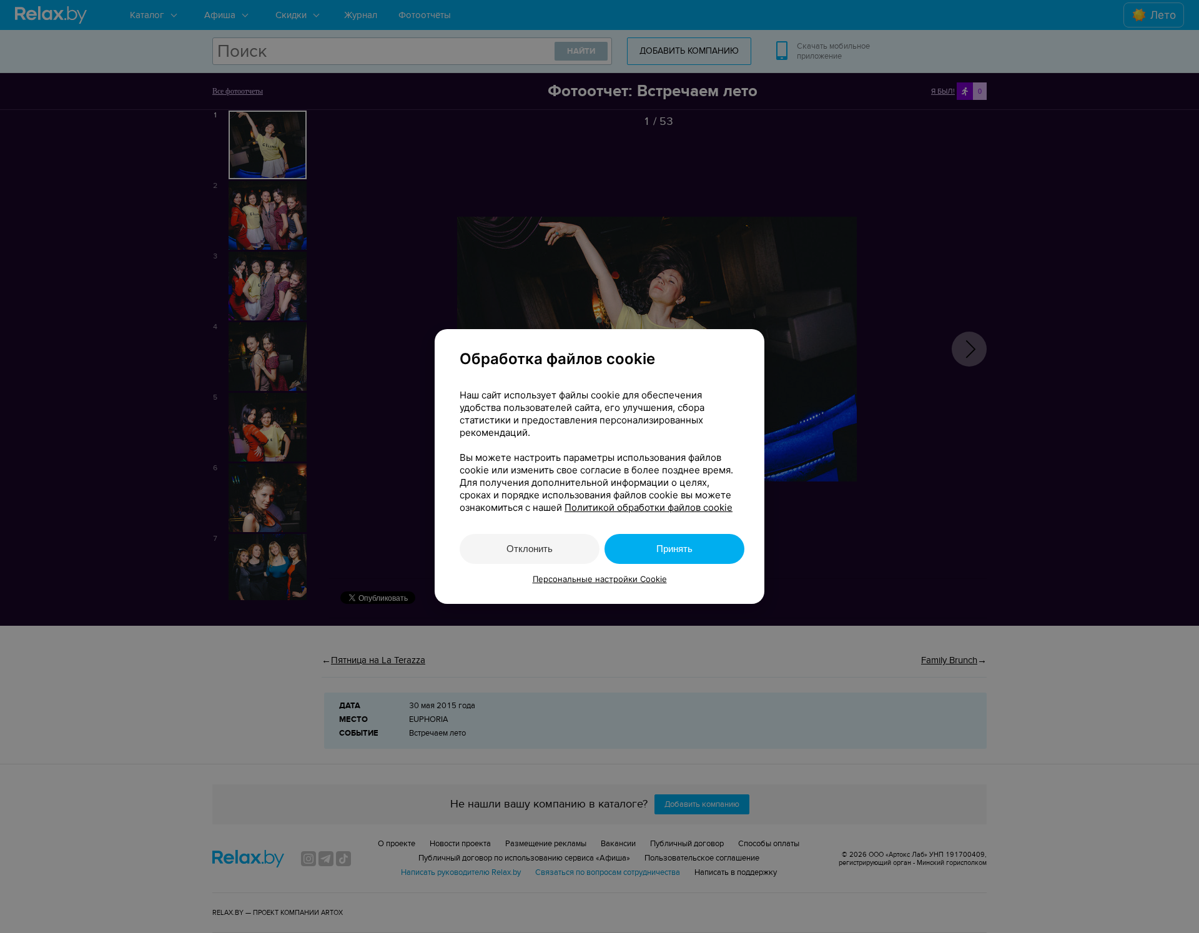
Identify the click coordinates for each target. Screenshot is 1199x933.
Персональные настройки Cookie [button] (600, 579)
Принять (674, 548)
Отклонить (529, 548)
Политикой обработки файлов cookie (649, 507)
